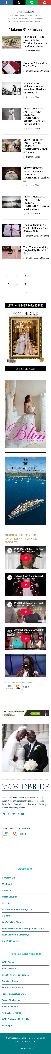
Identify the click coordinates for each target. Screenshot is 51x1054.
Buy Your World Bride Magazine (17, 909)
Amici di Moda (9, 968)
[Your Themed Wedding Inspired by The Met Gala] (11, 252)
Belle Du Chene (33, 50)
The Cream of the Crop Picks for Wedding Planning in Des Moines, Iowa (35, 41)
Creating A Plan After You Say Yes (35, 65)
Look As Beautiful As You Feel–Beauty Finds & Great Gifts (35, 228)
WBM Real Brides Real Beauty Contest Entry (23, 928)
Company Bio (8, 878)
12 (42, 284)
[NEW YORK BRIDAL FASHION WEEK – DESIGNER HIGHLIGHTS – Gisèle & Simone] (11, 145)
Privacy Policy (30, 1041)
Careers (6, 916)
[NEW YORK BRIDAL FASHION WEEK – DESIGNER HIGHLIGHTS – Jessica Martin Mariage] (11, 202)
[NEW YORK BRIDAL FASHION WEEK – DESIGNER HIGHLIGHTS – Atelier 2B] (11, 173)
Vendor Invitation (10, 1006)
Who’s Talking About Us (13, 922)
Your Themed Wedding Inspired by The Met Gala (36, 250)
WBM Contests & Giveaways (15, 935)
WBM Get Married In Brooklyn (16, 1019)
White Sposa (8, 1025)
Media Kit (6, 890)
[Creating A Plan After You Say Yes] (11, 67)
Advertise (6, 903)
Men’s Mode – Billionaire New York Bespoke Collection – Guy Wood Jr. (34, 88)
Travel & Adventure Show (14, 994)
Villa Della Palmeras (11, 1013)
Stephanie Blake (33, 97)
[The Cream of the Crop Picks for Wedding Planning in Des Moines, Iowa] (11, 42)
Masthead (7, 884)
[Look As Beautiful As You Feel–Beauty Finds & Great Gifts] (11, 230)
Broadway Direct (10, 981)
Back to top (26, 1048)
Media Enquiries (9, 897)
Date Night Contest (11, 941)
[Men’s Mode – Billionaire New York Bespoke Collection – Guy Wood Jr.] (11, 88)
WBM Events (8, 962)
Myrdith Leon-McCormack (37, 70)
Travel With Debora (11, 1000)
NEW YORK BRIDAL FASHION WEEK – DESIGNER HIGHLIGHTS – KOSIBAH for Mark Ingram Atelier (34, 116)
